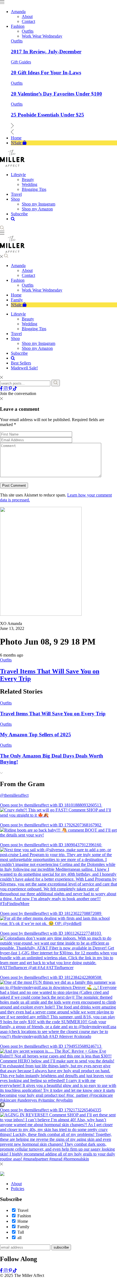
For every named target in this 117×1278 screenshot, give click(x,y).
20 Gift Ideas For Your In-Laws (46, 72)
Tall (20, 1232)
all (19, 1237)
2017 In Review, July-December (46, 51)
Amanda (18, 265)
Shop (15, 338)
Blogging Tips (34, 328)
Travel (16, 333)
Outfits (17, 41)
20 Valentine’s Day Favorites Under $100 (56, 94)
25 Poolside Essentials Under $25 (47, 115)
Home (16, 295)
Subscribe (19, 353)
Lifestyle (18, 314)
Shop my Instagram (38, 343)
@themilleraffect (14, 795)
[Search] (55, 383)
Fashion (17, 280)
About (27, 270)
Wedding (29, 323)
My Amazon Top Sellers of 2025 (35, 734)
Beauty (28, 319)
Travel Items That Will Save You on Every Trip (53, 713)
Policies (17, 1188)
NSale (17, 304)
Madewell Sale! (24, 368)
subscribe (61, 1247)
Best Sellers (21, 363)
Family (17, 300)
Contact (28, 275)
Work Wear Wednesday (42, 290)
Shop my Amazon (37, 348)
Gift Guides (21, 62)
